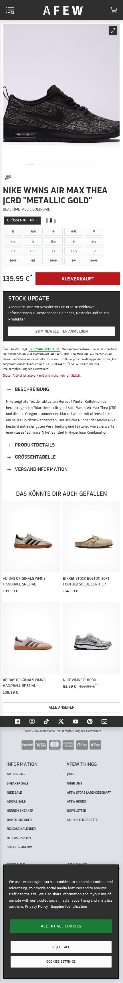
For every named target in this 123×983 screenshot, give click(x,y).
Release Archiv (19, 838)
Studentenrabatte (82, 820)
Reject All (61, 947)
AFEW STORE (63, 10)
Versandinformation (41, 469)
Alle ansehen (62, 707)
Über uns (74, 783)
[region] (61, 921)
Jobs (70, 774)
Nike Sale (14, 793)
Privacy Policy (36, 906)
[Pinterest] (90, 721)
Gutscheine (16, 774)
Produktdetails (34, 445)
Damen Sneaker (19, 820)
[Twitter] (61, 721)
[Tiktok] (47, 721)
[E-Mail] (105, 721)
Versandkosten (44, 349)
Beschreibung (31, 389)
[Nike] (8, 177)
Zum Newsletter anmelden (61, 331)
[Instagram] (32, 721)
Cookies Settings (61, 962)
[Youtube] (76, 721)
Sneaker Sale (17, 783)
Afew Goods (76, 801)
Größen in (20, 220)
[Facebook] (18, 721)
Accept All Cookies (61, 926)
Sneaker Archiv (19, 847)
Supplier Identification (69, 906)
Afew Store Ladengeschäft (89, 793)
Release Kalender (21, 829)
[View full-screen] (113, 30)
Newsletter (76, 811)
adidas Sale (16, 801)
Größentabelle (35, 457)
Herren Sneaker (20, 811)
